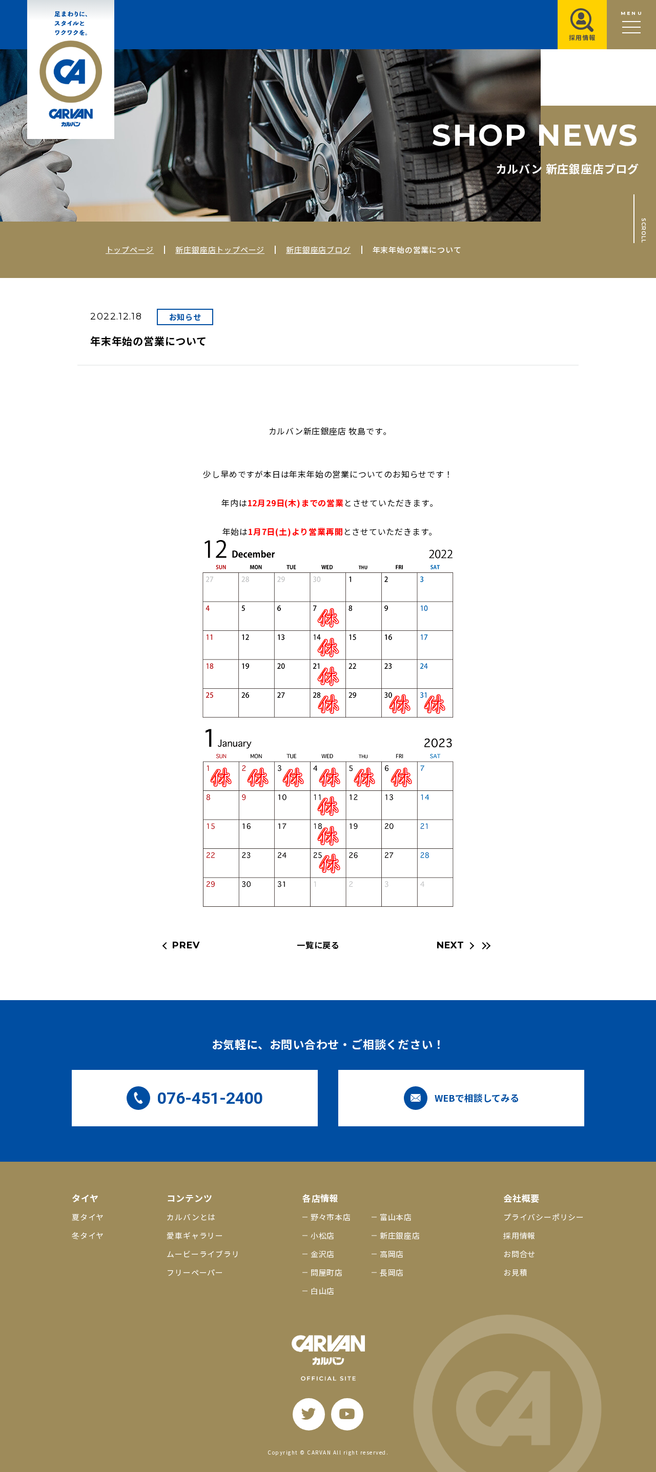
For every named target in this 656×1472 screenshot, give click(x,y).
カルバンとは (191, 1216)
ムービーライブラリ (203, 1253)
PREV (186, 945)
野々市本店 (331, 1216)
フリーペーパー (195, 1272)
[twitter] (309, 1414)
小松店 (323, 1235)
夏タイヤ (88, 1216)
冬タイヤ (88, 1235)
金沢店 (323, 1253)
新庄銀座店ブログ (318, 249)
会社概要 (521, 1197)
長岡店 (392, 1272)
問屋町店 (327, 1272)
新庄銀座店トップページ (219, 249)
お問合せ (519, 1253)
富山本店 (396, 1216)
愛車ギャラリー (195, 1235)
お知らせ (185, 316)
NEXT (450, 945)
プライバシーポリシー (543, 1216)
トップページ (130, 249)
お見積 (515, 1272)
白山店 (323, 1290)
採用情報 (519, 1235)
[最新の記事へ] (485, 945)
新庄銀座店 (400, 1235)
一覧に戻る (318, 945)
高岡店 (392, 1253)
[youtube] (347, 1414)
